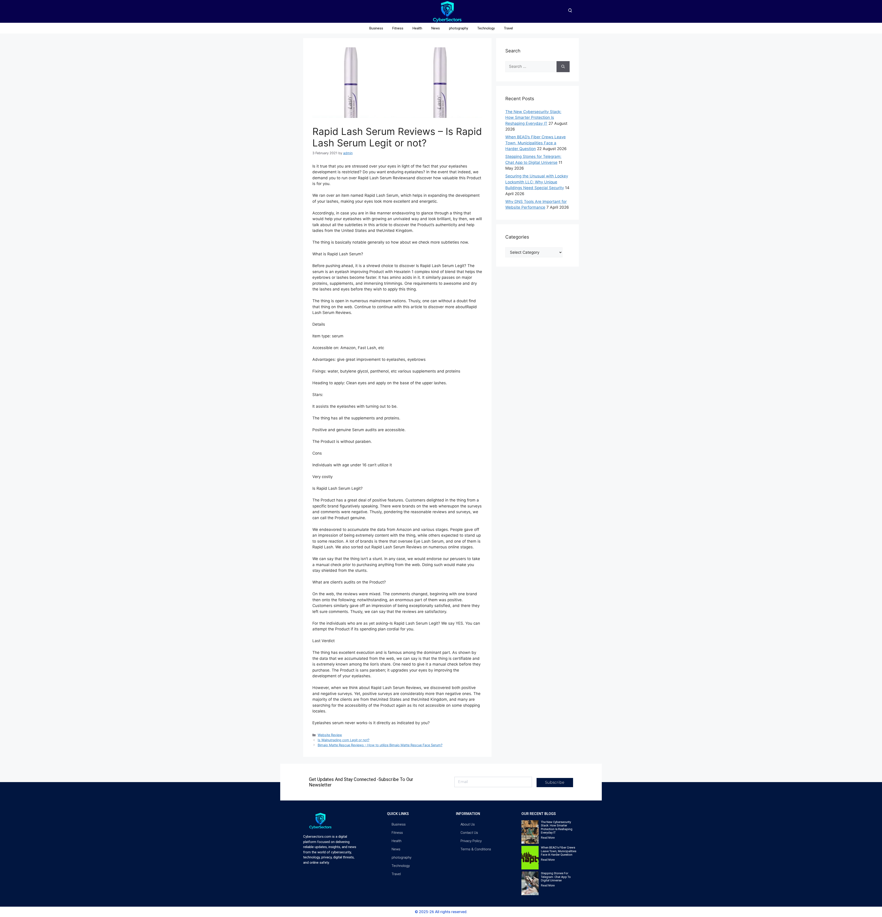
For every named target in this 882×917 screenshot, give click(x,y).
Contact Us (469, 833)
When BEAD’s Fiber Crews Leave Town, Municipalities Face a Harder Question (535, 143)
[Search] (563, 66)
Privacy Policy (471, 841)
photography (458, 28)
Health (417, 28)
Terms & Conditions (476, 849)
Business (376, 28)
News (435, 28)
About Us (468, 824)
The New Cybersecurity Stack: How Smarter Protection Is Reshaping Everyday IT (533, 117)
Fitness (397, 28)
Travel (508, 28)
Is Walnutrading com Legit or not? (343, 740)
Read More (548, 837)
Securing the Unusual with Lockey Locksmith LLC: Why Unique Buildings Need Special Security (536, 182)
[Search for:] (531, 66)
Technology (486, 28)
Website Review (330, 735)
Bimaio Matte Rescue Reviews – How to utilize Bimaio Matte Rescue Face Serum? (380, 745)
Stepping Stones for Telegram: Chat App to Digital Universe (556, 876)
